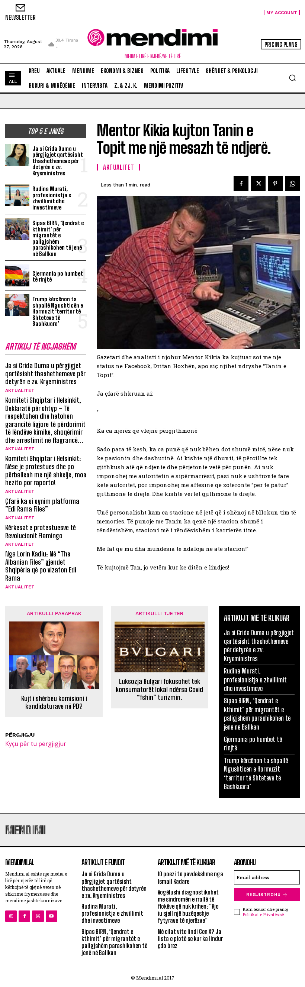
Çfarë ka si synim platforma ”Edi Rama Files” (42, 505)
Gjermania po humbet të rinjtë (57, 276)
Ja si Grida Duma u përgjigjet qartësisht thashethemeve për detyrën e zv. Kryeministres (57, 160)
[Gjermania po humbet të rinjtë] (17, 275)
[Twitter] (258, 183)
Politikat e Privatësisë (263, 914)
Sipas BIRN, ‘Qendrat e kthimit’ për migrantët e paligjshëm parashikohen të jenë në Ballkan (58, 238)
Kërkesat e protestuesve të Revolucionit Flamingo (40, 531)
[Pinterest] (275, 183)
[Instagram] (11, 916)
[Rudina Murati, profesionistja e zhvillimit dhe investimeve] (17, 195)
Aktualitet (20, 390)
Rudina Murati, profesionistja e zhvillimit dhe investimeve (51, 198)
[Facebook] (241, 183)
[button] (292, 77)
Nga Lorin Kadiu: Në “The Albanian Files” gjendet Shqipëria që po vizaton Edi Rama (40, 566)
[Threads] (38, 916)
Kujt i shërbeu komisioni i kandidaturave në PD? (54, 703)
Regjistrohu (263, 894)
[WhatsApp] (292, 183)
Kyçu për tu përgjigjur (35, 744)
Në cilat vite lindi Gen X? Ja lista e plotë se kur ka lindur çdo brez (190, 938)
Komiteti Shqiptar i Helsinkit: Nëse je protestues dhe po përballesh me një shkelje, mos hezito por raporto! (45, 470)
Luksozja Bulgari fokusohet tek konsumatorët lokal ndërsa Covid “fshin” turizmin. (159, 689)
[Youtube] (51, 916)
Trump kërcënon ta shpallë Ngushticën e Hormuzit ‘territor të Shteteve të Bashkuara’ (57, 311)
